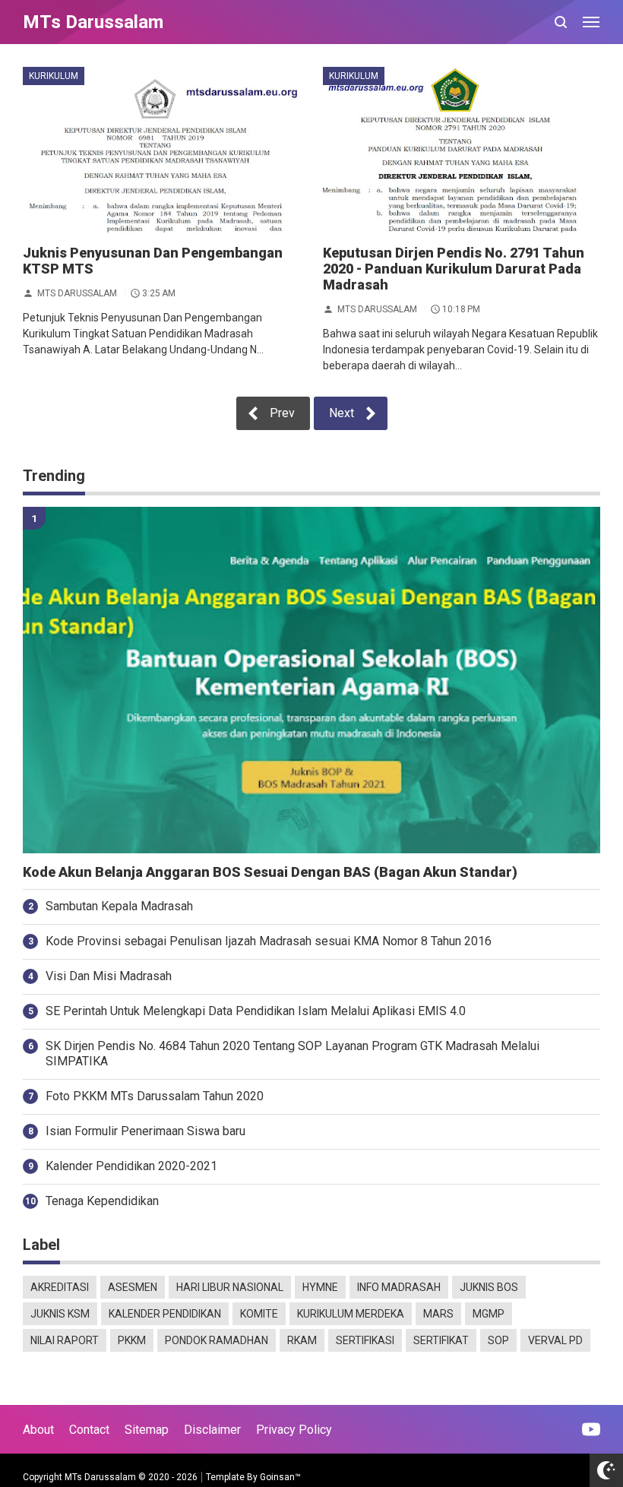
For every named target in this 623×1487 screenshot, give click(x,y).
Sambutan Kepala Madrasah (119, 906)
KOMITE (259, 1314)
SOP (498, 1340)
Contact (89, 1429)
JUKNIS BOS (489, 1287)
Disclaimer (212, 1429)
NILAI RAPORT (64, 1340)
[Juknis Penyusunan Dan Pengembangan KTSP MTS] (161, 150)
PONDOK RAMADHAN (216, 1340)
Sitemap (147, 1429)
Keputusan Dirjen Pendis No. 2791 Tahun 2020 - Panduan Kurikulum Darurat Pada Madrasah (453, 269)
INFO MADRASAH (399, 1287)
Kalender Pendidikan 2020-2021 (131, 1166)
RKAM (302, 1340)
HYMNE (320, 1287)
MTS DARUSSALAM (77, 292)
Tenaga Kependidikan (102, 1201)
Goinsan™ (280, 1477)
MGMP (488, 1314)
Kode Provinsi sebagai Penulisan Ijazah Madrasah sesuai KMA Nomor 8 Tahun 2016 (269, 941)
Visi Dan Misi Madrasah (109, 976)
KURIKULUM (53, 76)
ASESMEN (132, 1287)
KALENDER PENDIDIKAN (165, 1314)
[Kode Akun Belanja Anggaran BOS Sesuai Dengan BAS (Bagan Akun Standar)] (311, 680)
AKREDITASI (59, 1287)
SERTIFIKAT (441, 1340)
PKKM (132, 1340)
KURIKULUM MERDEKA (350, 1314)
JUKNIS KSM (60, 1314)
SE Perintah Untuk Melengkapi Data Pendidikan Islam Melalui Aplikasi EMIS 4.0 (256, 1011)
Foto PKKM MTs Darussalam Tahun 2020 (155, 1096)
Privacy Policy (294, 1429)
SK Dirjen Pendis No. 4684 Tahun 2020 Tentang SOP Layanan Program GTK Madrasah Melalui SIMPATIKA (292, 1054)
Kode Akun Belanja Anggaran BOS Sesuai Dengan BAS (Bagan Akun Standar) (270, 872)
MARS (438, 1314)
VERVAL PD (555, 1340)
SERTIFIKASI (365, 1340)
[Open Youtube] (591, 1429)
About (38, 1429)
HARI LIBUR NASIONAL (229, 1287)
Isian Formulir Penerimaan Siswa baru (145, 1131)
